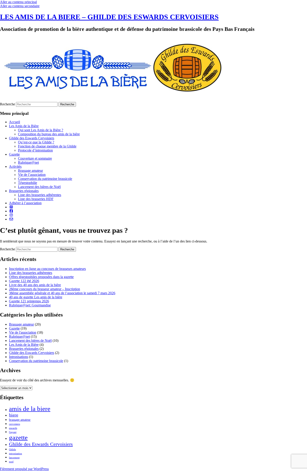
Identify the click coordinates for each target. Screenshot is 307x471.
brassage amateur (20, 419)
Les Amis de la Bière (24, 126)
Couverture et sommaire (35, 158)
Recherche (7, 104)
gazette (18, 437)
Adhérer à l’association (25, 203)
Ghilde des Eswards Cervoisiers (31, 138)
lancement (14, 457)
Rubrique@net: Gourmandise (30, 305)
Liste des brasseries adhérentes (39, 195)
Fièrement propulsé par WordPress (24, 469)
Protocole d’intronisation (35, 150)
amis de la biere (29, 408)
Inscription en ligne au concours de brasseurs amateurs (47, 269)
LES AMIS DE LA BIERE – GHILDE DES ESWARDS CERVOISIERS (109, 17)
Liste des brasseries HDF (35, 199)
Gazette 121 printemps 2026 (29, 301)
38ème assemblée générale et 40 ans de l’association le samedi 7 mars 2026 (62, 293)
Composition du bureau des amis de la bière (49, 134)
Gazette (14, 154)
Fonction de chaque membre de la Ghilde (47, 146)
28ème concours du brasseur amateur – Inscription (44, 289)
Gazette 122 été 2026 (24, 281)
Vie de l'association (22, 332)
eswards (13, 428)
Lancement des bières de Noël (39, 187)
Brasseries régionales (24, 191)
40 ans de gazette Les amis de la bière (35, 297)
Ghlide (12, 449)
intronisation (15, 453)
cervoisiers (14, 424)
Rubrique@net (28, 162)
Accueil (14, 122)
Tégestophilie (27, 183)
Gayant (12, 432)
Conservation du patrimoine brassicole (45, 179)
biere (13, 414)
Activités (15, 166)
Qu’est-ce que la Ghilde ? (36, 142)
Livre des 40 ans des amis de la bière (35, 285)
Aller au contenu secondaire (20, 6)
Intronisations (18, 357)
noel (11, 461)
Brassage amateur (30, 170)
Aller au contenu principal (18, 2)
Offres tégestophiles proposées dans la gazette (41, 277)
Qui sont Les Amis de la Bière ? (40, 130)
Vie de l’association (32, 175)
